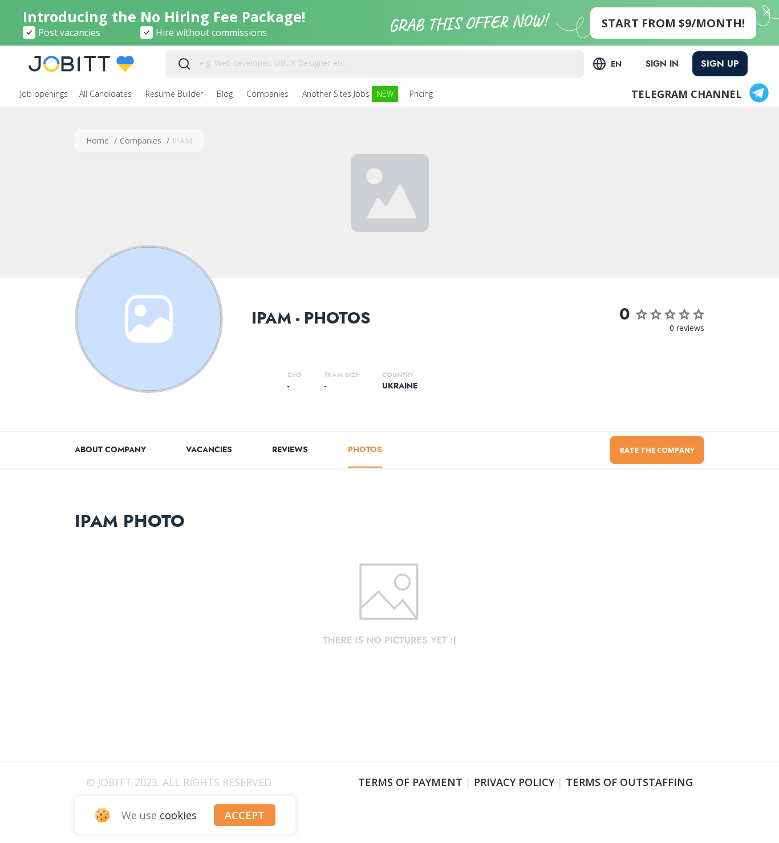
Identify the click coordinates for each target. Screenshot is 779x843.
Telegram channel (686, 94)
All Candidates (106, 93)
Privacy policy (514, 782)
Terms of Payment (410, 782)
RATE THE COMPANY (657, 450)
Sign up (720, 63)
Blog (226, 93)
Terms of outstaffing (629, 782)
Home (98, 140)
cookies (178, 815)
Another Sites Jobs (347, 93)
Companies (268, 93)
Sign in (662, 64)
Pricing (422, 93)
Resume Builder (175, 93)
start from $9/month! (673, 23)
